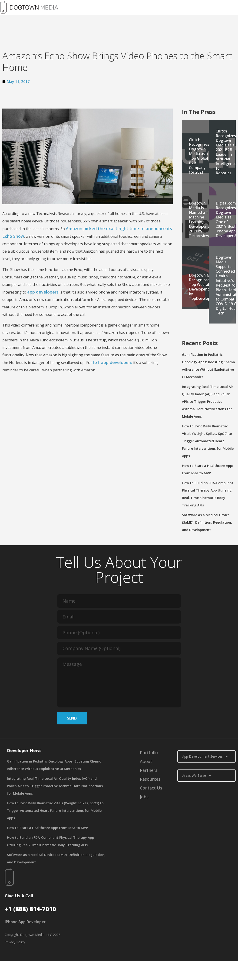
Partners (148, 770)
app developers (43, 292)
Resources (150, 779)
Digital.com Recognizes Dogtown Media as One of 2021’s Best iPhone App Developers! (226, 219)
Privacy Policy (15, 942)
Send (72, 718)
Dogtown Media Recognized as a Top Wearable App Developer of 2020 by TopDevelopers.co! (205, 287)
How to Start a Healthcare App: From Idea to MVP (47, 828)
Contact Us (151, 788)
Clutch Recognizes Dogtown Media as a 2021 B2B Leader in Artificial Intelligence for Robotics (226, 152)
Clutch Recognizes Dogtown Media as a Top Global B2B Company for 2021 (199, 156)
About (146, 761)
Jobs (144, 796)
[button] (160, 7)
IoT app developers (112, 362)
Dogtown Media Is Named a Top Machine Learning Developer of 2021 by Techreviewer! (201, 219)
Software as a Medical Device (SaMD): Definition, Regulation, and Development (207, 522)
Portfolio (149, 752)
